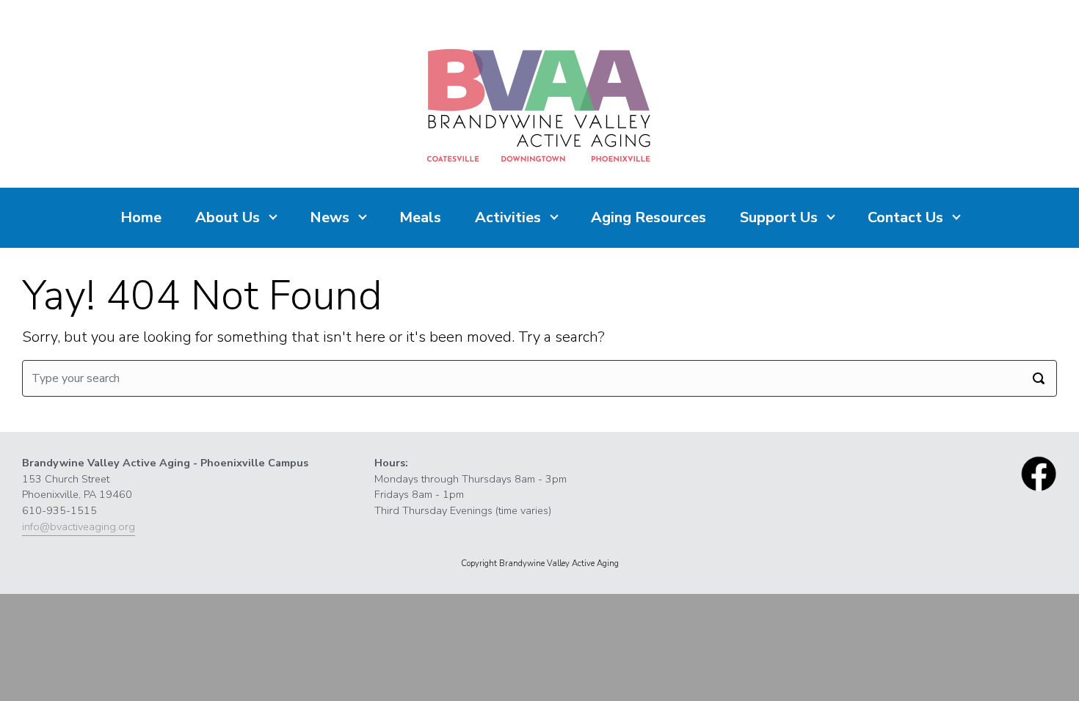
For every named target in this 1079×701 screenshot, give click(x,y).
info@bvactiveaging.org (78, 526)
